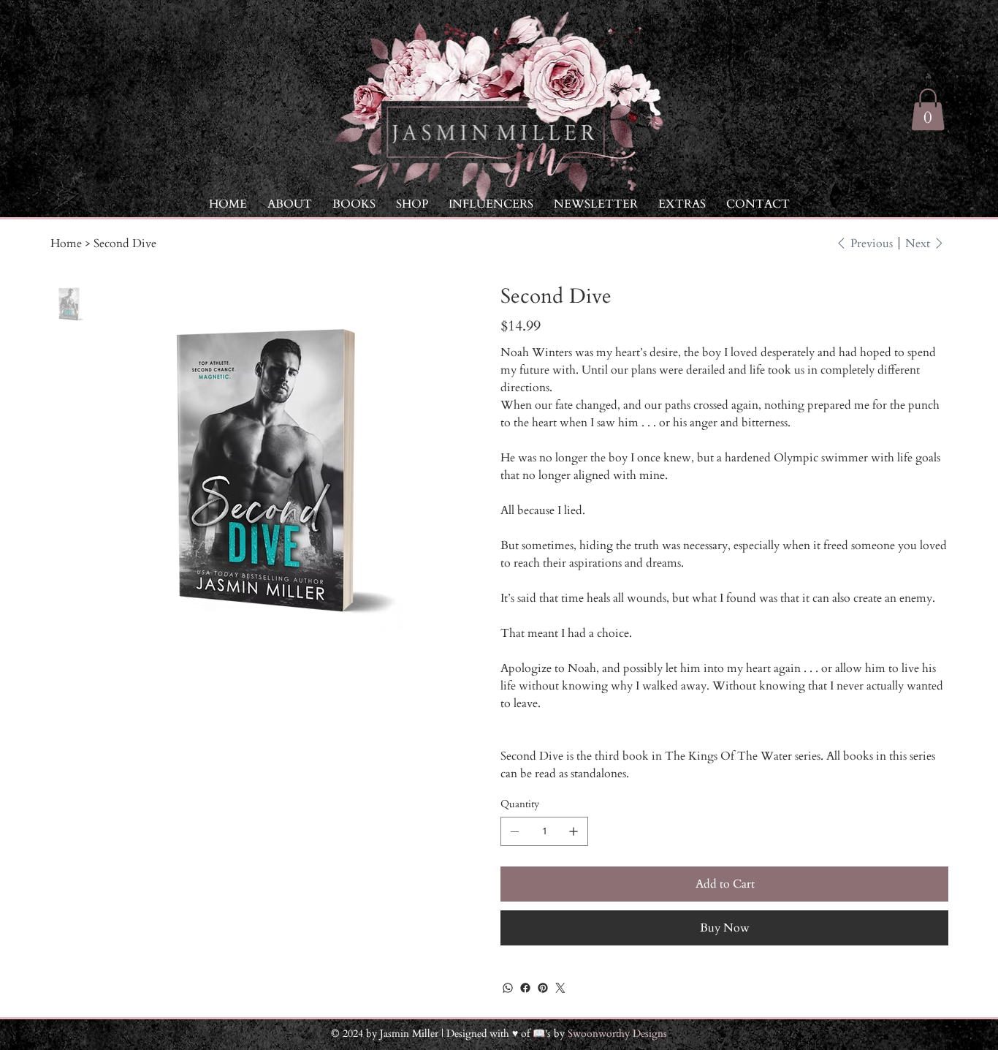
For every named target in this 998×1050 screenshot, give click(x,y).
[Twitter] (560, 988)
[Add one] (573, 831)
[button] (682, 204)
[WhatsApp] (507, 988)
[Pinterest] (543, 988)
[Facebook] (525, 988)
